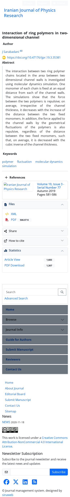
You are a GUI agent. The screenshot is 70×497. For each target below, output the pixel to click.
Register (42, 3)
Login (29, 3)
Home (10, 309)
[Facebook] (6, 483)
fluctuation (24, 162)
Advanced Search (16, 298)
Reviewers (13, 359)
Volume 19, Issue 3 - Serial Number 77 (50, 185)
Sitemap (10, 411)
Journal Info (14, 330)
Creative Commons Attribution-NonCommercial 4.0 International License (35, 442)
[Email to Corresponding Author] (21, 50)
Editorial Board (15, 394)
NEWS (6, 422)
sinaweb (7, 495)
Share (13, 231)
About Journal (14, 388)
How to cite (16, 241)
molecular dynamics (49, 162)
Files (12, 204)
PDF (19, 220)
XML (13, 214)
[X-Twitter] (15, 483)
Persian (60, 3)
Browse (11, 320)
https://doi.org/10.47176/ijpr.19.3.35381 (34, 57)
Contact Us (13, 369)
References (17, 177)
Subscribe (59, 472)
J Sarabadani (10, 52)
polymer (7, 162)
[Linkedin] (25, 483)
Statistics (15, 250)
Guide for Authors (18, 340)
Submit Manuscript (19, 350)
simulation (9, 166)
